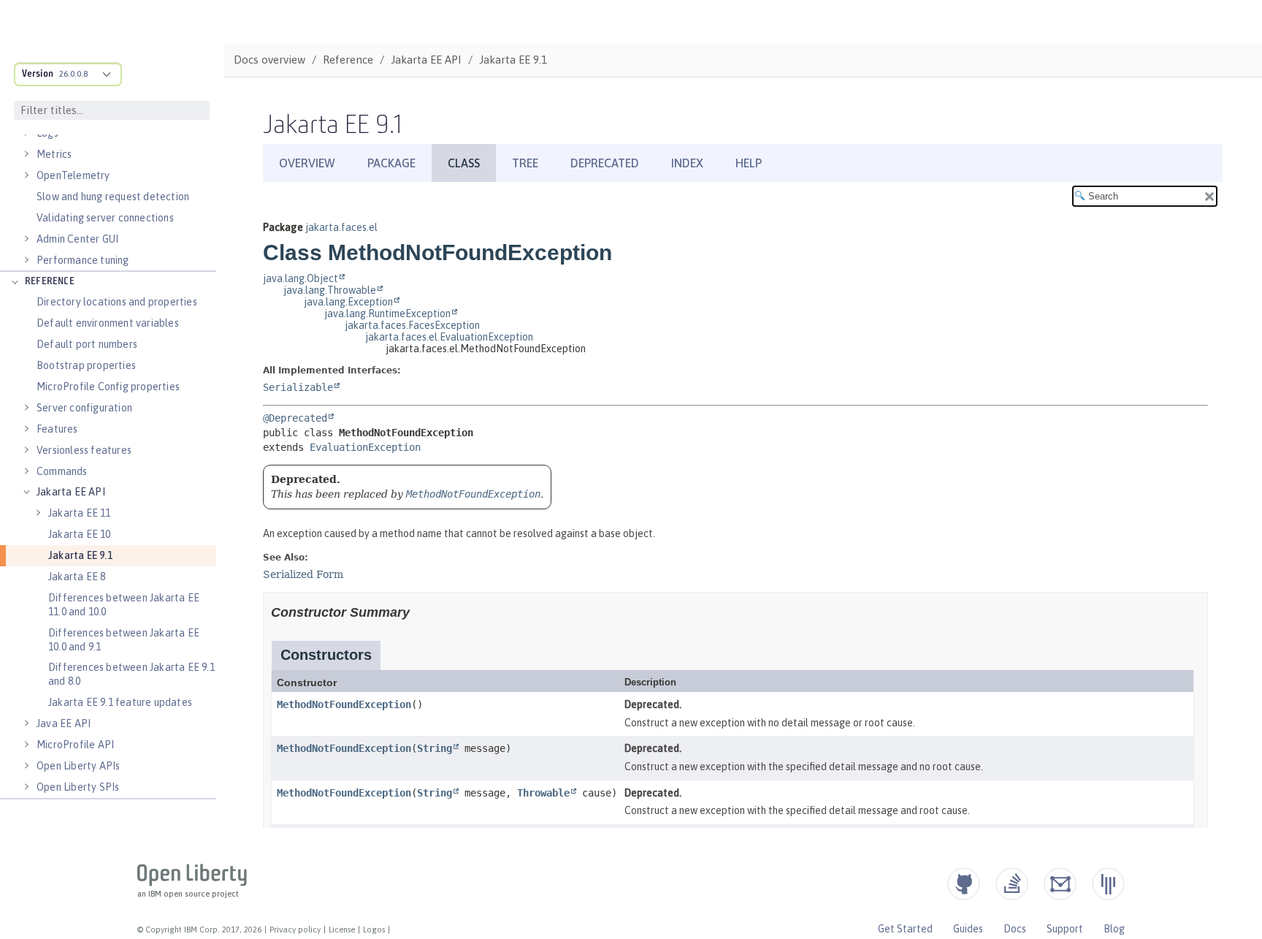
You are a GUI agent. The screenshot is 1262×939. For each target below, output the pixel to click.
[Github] (963, 883)
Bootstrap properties (86, 365)
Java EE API (64, 723)
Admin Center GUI (77, 239)
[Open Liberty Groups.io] (1060, 883)
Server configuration (84, 408)
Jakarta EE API (71, 492)
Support (1065, 929)
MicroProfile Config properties (108, 386)
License (342, 929)
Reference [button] (49, 281)
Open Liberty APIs (78, 766)
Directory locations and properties (117, 302)
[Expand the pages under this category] (26, 154)
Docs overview (269, 59)
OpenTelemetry (73, 175)
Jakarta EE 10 (79, 534)
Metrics (54, 154)
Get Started (905, 929)
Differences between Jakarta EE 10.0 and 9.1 (123, 640)
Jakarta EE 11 (79, 513)
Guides (968, 929)
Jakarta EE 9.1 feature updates (120, 702)
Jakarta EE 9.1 (80, 555)
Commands (62, 471)
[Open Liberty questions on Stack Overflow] (1011, 883)
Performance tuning (83, 260)
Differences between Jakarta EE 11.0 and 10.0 (123, 604)
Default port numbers (87, 344)
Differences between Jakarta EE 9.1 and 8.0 (131, 674)
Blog (1114, 929)
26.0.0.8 (73, 73)
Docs (1014, 929)
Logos (374, 929)
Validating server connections (105, 218)
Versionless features (84, 450)
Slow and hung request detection (113, 196)
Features (57, 429)
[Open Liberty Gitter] (1108, 883)
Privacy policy (295, 929)
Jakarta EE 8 (76, 576)
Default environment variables (108, 323)
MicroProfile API (75, 744)
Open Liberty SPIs (78, 787)
